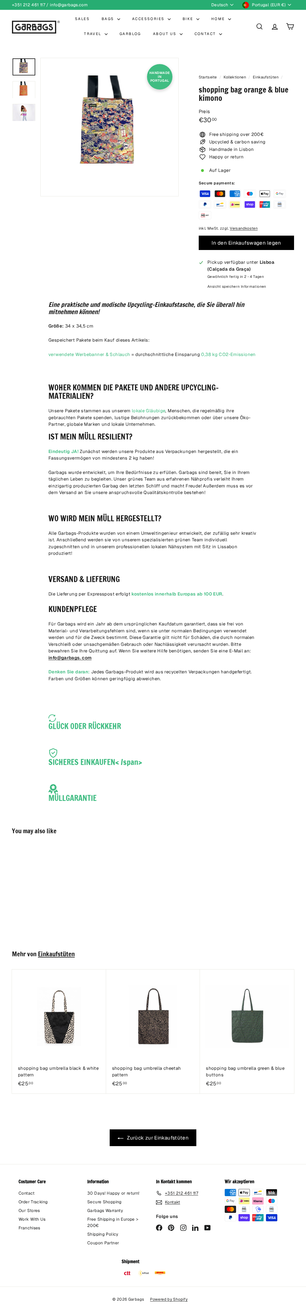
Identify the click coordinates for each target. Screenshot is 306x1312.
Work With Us (32, 1219)
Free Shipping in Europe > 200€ (112, 1222)
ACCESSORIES (149, 18)
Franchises (29, 1228)
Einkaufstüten (266, 77)
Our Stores (29, 1210)
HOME (219, 18)
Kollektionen (235, 77)
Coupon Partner (103, 1243)
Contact (27, 1193)
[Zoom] (109, 127)
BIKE (189, 18)
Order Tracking (33, 1202)
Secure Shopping (104, 1202)
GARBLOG (130, 33)
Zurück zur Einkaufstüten (157, 1137)
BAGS (109, 18)
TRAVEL (93, 33)
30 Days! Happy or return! (113, 1193)
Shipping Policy (103, 1234)
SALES (82, 18)
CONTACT (206, 33)
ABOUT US (165, 33)
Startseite (208, 77)
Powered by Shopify (169, 1299)
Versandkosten (244, 228)
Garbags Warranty (105, 1210)
